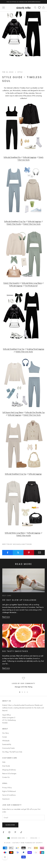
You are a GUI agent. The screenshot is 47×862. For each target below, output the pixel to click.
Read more (6, 617)
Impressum (6, 799)
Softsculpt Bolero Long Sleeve (32, 283)
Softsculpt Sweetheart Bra (12, 157)
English (33, 838)
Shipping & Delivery (9, 770)
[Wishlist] (39, 7)
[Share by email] (39, 552)
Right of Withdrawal (9, 791)
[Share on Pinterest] (29, 552)
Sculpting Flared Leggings (35, 349)
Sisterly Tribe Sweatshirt (11, 283)
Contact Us (6, 777)
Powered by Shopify (34, 843)
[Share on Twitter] (18, 552)
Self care (6, 596)
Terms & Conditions (9, 795)
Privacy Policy (7, 787)
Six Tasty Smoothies (15, 651)
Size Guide (6, 766)
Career (4, 737)
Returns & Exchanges (9, 773)
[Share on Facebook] (7, 552)
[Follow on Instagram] (9, 832)
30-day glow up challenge (19, 600)
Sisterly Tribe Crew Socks (31, 224)
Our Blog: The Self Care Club (12, 752)
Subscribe (10, 825)
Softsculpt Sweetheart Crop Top (14, 221)
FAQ (3, 762)
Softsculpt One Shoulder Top (35, 412)
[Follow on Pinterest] (15, 832)
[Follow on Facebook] (3, 832)
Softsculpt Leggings (29, 157)
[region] (23, 682)
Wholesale (5, 740)
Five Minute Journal (31, 285)
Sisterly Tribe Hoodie (14, 224)
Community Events (8, 748)
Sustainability (6, 744)
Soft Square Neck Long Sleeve (13, 412)
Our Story (5, 733)
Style (20, 72)
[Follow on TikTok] (21, 832)
